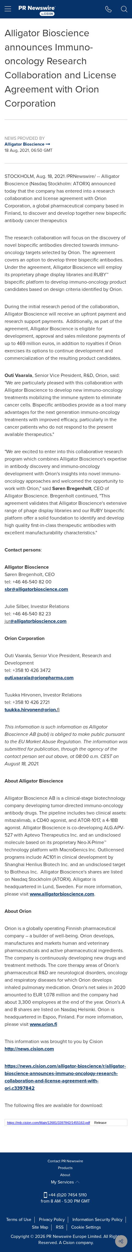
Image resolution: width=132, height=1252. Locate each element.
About (65, 1175)
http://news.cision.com (29, 1048)
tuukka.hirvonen (23, 709)
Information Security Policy (97, 1219)
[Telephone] (108, 9)
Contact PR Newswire (65, 1161)
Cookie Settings (86, 1227)
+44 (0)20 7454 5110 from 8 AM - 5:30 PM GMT (65, 1198)
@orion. (49, 709)
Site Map (40, 1227)
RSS (60, 1227)
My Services (63, 1182)
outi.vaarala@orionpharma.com (39, 677)
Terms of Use (18, 1219)
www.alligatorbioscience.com (62, 893)
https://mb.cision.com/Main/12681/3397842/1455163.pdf (48, 1122)
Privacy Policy (52, 1219)
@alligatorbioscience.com (38, 621)
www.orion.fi (43, 1024)
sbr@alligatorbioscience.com (36, 589)
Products (65, 1168)
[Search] (124, 9)
